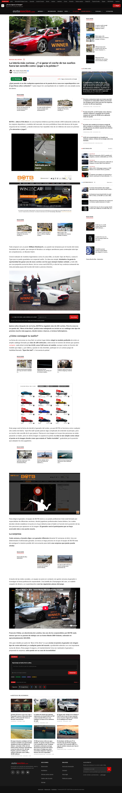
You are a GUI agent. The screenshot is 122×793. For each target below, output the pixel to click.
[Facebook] (13, 772)
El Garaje (76, 11)
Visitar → (76, 682)
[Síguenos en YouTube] (44, 687)
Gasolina (98, 11)
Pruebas (60, 11)
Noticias (40, 11)
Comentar (72, 673)
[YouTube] (28, 772)
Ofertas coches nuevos (47, 774)
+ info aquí (102, 774)
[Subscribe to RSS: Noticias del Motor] (24, 59)
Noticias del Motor (15, 59)
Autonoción (40, 789)
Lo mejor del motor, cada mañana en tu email (24, 317)
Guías (66, 11)
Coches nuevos (85, 11)
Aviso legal (65, 774)
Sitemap (43, 782)
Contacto (64, 770)
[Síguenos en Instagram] (40, 687)
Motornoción (52, 11)
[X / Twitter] (18, 772)
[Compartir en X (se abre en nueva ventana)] (25, 79)
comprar (12, 345)
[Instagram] (23, 772)
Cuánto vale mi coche (46, 778)
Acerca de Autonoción (68, 766)
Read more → (110, 182)
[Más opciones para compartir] (29, 79)
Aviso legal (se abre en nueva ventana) (36, 320)
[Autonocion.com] (24, 11)
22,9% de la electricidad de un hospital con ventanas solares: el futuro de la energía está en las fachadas (98, 139)
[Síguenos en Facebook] (31, 687)
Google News (24, 687)
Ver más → (110, 148)
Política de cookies (67, 778)
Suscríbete (74, 317)
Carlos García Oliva (21, 70)
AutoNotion (109, 11)
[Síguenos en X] (36, 687)
